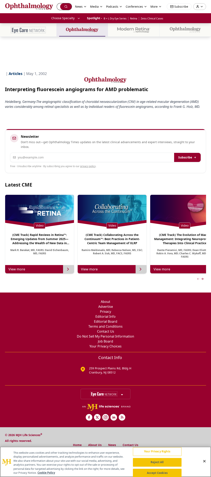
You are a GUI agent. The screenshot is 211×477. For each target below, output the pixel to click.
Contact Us (105, 331)
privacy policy (88, 166)
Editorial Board (105, 321)
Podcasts (112, 6)
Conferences (134, 6)
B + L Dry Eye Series (115, 18)
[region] (105, 462)
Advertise (105, 306)
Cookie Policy (46, 473)
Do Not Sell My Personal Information (105, 336)
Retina (133, 18)
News (112, 445)
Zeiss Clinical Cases (152, 18)
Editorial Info (105, 316)
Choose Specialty (63, 18)
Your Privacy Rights (157, 451)
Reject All (157, 462)
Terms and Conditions (105, 326)
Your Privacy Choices (105, 346)
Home (77, 445)
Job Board (105, 341)
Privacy (105, 311)
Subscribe (185, 157)
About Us (95, 445)
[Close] (204, 461)
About (105, 301)
